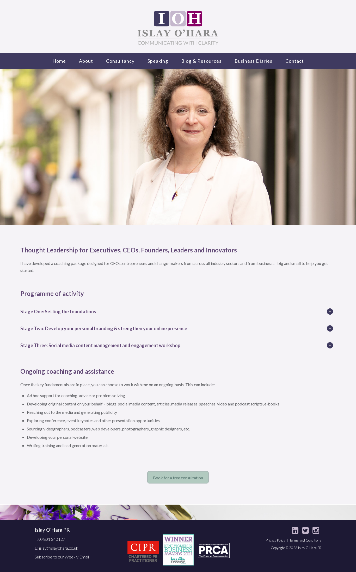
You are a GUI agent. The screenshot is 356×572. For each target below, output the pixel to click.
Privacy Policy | (278, 540)
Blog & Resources (201, 61)
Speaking (158, 61)
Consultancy (120, 61)
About (86, 61)
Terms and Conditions (305, 540)
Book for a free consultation (178, 477)
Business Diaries (253, 61)
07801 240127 (52, 539)
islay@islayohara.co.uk (58, 547)
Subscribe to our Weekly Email (62, 556)
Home (59, 61)
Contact (294, 61)
